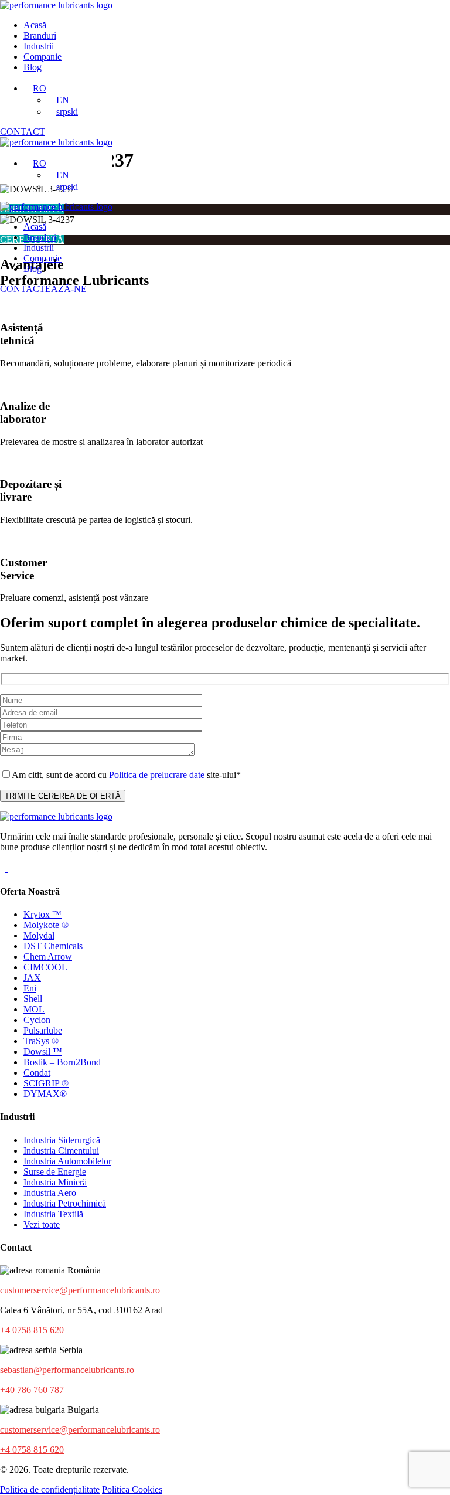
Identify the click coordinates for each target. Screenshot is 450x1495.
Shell (32, 999)
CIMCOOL (45, 967)
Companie (42, 57)
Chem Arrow (47, 956)
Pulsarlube (42, 1030)
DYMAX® (45, 1094)
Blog (32, 67)
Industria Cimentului (61, 1151)
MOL (34, 1009)
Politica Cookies (132, 1489)
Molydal (38, 935)
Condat (36, 1073)
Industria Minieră (55, 1182)
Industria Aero (49, 1193)
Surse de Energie (54, 1172)
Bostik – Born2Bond (62, 1062)
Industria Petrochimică (64, 1203)
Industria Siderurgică (61, 1140)
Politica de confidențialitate (50, 1489)
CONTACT (22, 132)
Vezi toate (41, 1224)
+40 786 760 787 (32, 1390)
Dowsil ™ (42, 1051)
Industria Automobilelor (67, 1161)
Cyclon (36, 1020)
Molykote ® (46, 925)
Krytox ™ (42, 914)
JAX (32, 978)
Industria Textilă (53, 1214)
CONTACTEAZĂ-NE (43, 289)
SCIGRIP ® (46, 1083)
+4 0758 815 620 (32, 1330)
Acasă (34, 25)
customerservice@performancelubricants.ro (80, 1290)
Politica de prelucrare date (156, 775)
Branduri (39, 35)
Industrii (38, 46)
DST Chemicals (53, 946)
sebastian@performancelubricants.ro (67, 1370)
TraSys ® (41, 1041)
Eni (29, 988)
